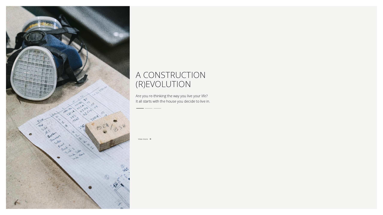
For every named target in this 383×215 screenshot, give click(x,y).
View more (143, 139)
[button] (140, 108)
